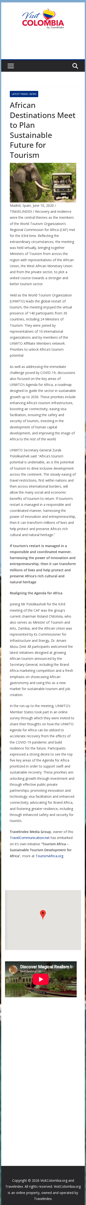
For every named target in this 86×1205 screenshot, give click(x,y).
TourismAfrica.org (49, 856)
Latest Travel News (24, 94)
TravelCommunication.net (30, 837)
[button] (43, 915)
